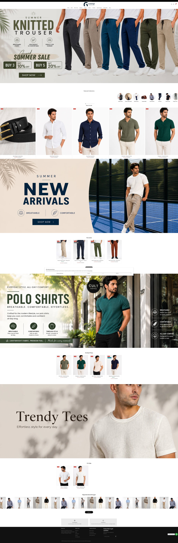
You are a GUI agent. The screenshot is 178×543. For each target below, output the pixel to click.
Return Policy (91, 530)
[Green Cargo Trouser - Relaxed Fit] (97, 249)
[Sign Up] (115, 536)
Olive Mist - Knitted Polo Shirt (127, 156)
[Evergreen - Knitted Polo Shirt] (80, 365)
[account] (174, 4)
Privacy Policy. (90, 270)
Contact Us (77, 533)
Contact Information (92, 533)
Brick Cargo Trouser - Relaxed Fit (114, 260)
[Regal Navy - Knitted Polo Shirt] (114, 365)
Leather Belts (144, 101)
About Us (76, 530)
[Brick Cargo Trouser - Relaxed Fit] (114, 249)
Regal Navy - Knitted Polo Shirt (114, 376)
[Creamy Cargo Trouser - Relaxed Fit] (63, 249)
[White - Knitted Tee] (64, 476)
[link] (11, 503)
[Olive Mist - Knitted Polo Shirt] (126, 131)
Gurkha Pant (136, 101)
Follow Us (89, 512)
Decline (117, 273)
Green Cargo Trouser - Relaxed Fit (97, 260)
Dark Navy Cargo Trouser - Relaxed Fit (80, 261)
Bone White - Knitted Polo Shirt (97, 376)
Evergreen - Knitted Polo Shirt (80, 376)
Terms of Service (92, 535)
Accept (88, 273)
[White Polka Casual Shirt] (54, 131)
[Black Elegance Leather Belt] (18, 131)
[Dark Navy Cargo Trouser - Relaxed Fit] (80, 249)
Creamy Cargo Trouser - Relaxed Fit (64, 260)
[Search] (171, 4)
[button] (88, 81)
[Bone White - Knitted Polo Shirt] (97, 365)
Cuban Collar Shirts (128, 101)
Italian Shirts (120, 101)
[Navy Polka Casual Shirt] (90, 131)
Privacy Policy (91, 532)
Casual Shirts (152, 101)
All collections (77, 536)
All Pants (159, 101)
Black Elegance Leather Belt (18, 156)
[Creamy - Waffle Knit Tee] (80, 476)
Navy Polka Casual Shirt (90, 156)
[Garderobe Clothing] (89, 4)
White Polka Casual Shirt (54, 156)
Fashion (76, 535)
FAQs (76, 532)
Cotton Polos (168, 101)
